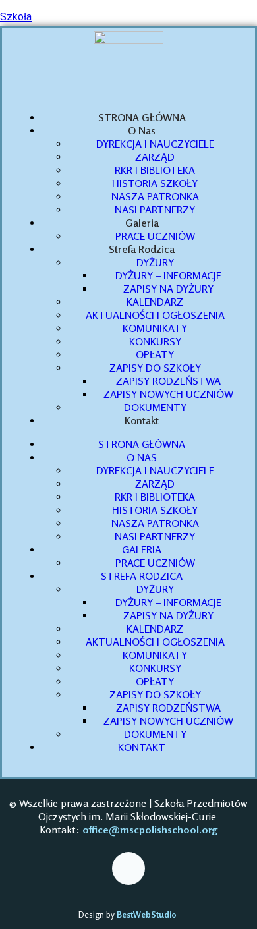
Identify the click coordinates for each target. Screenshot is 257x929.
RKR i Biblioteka (155, 170)
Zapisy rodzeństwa (168, 380)
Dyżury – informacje (168, 275)
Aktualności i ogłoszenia (155, 315)
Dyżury (155, 262)
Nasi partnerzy (155, 209)
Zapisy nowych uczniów (168, 394)
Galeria (142, 222)
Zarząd (155, 156)
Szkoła (16, 17)
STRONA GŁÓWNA (142, 117)
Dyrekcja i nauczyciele (155, 143)
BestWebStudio (148, 914)
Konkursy (155, 341)
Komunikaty (155, 328)
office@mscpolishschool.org (150, 829)
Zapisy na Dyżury (168, 288)
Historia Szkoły (155, 183)
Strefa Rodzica (142, 249)
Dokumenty (155, 407)
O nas (142, 130)
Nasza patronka (155, 196)
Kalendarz (155, 301)
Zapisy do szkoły (155, 367)
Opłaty (155, 354)
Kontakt (142, 420)
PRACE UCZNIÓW (155, 235)
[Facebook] (128, 868)
